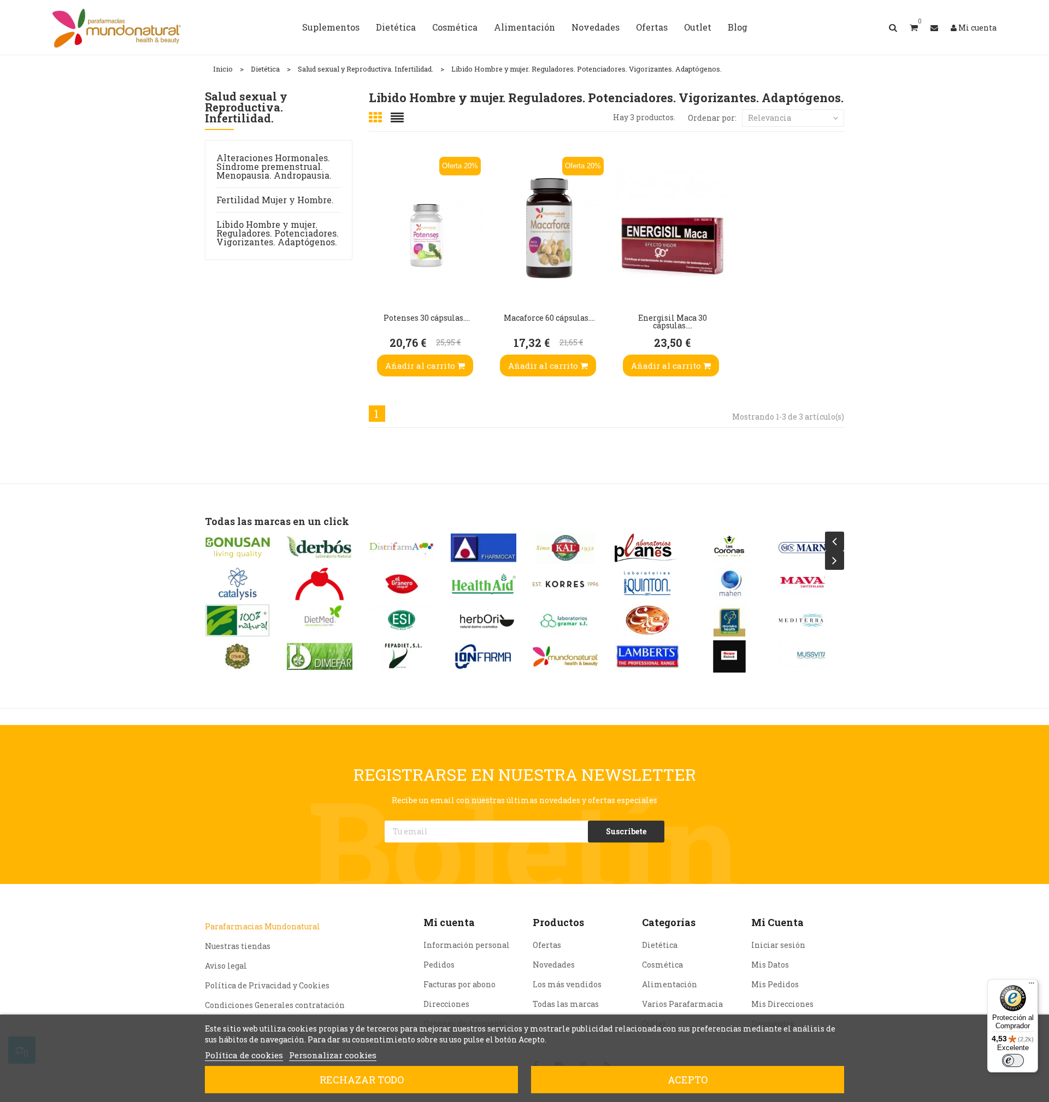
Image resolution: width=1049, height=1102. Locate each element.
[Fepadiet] (401, 656)
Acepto (688, 1079)
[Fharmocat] (483, 548)
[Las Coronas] (729, 548)
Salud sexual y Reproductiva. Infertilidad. (246, 108)
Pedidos (439, 964)
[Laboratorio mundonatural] (565, 656)
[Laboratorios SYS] (647, 620)
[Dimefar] (319, 656)
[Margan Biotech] (729, 656)
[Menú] (1031, 985)
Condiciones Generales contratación (275, 1005)
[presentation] (834, 541)
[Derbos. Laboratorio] (319, 548)
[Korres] (565, 584)
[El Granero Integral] (401, 584)
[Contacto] (934, 27)
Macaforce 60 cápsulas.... (549, 318)
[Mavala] (811, 584)
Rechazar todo (362, 1079)
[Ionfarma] (483, 656)
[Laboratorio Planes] (647, 548)
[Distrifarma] (401, 548)
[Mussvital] (811, 656)
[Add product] (380, 249)
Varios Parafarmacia (682, 1004)
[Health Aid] (483, 584)
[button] (914, 27)
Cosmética (662, 964)
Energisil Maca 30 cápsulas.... (672, 322)
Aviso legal (226, 965)
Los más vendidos (567, 984)
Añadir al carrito (421, 365)
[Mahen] (729, 584)
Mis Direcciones (782, 1004)
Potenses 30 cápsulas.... (427, 318)
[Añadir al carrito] (380, 281)
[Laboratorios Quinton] (647, 584)
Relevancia (769, 118)
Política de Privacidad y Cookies (267, 985)
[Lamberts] (647, 656)
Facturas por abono (459, 984)
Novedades (554, 964)
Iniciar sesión (778, 945)
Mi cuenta (449, 922)
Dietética (659, 945)
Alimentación (669, 984)
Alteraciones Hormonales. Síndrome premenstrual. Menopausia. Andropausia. (274, 166)
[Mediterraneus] (811, 620)
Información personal (466, 945)
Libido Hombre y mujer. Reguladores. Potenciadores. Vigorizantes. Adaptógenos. (277, 233)
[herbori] (483, 620)
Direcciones (446, 1004)
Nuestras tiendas (237, 946)
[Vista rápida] (380, 216)
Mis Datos (770, 964)
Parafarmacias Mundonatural (262, 926)
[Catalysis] (237, 584)
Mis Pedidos (775, 984)
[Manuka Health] (729, 620)
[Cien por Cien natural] (237, 620)
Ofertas (547, 945)
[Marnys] (811, 548)
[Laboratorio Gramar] (565, 620)
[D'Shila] (237, 656)
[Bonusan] (237, 548)
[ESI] (401, 620)
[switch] (1013, 1060)
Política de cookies (244, 1055)
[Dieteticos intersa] (319, 584)
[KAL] (565, 548)
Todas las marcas (566, 1004)
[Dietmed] (319, 620)
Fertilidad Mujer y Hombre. (275, 199)
